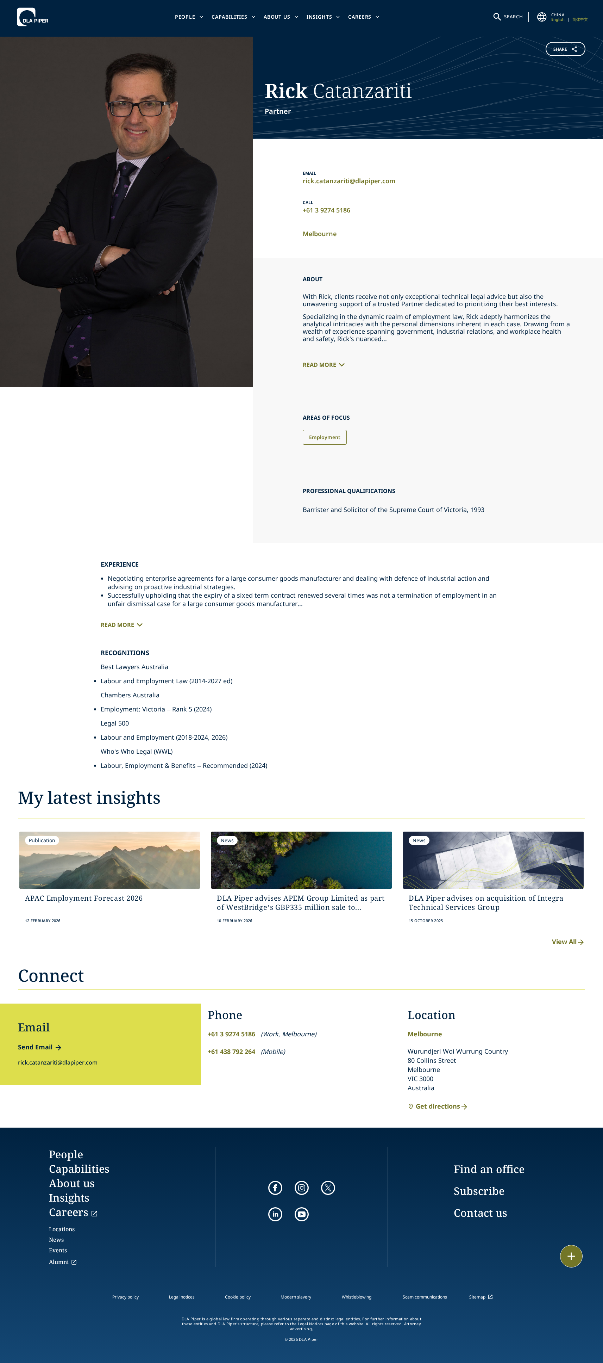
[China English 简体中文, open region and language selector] (542, 17)
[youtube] (302, 1214)
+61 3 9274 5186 (326, 210)
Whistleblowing (356, 1297)
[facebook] (275, 1188)
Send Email (35, 1047)
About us (277, 16)
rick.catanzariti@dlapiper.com (349, 181)
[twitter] (328, 1188)
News (56, 1240)
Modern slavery (296, 1297)
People (185, 16)
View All (564, 941)
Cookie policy (238, 1297)
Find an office (489, 1169)
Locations (62, 1229)
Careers (359, 16)
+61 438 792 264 (231, 1051)
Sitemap (477, 1297)
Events (58, 1250)
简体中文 (580, 19)
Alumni (59, 1262)
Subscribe (479, 1191)
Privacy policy (125, 1297)
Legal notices (182, 1297)
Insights (319, 16)
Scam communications (425, 1297)
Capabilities (229, 16)
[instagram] (302, 1188)
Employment (324, 437)
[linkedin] (275, 1214)
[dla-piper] (34, 17)
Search (513, 16)
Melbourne (320, 233)
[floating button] (571, 1256)
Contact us (480, 1212)
